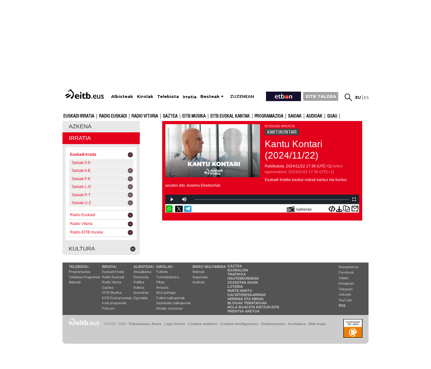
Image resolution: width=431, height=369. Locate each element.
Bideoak (75, 282)
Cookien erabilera (202, 324)
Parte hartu (239, 291)
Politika (138, 282)
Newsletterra (348, 267)
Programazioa (269, 116)
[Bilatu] (348, 97)
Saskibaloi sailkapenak (173, 303)
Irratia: (109, 267)
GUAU (332, 116)
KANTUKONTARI (282, 132)
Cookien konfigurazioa (239, 324)
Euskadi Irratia (78, 116)
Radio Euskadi (113, 116)
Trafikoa (236, 274)
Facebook (346, 272)
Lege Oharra (174, 324)
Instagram (346, 283)
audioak (314, 116)
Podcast (108, 308)
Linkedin (345, 294)
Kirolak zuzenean (169, 308)
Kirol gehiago (166, 292)
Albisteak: (144, 267)
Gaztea (170, 116)
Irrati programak (114, 303)
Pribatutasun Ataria (145, 324)
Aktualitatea (142, 272)
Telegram (346, 289)
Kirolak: (165, 267)
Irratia (80, 138)
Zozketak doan (242, 282)
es (366, 97)
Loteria (235, 286)
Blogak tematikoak (247, 303)
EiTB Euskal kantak (117, 298)
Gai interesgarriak (246, 295)
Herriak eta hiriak (245, 299)
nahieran (304, 209)
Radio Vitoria (145, 116)
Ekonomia (141, 277)
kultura (82, 248)
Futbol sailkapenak (170, 298)
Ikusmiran (141, 292)
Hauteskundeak (243, 278)
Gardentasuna (273, 324)
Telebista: (79, 267)
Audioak (198, 282)
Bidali (354, 209)
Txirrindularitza (167, 277)
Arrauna (162, 287)
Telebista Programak (84, 277)
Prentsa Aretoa (243, 311)
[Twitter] (179, 209)
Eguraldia (140, 298)
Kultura (138, 287)
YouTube (345, 300)
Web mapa (317, 324)
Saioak (295, 116)
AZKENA (80, 126)
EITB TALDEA (321, 96)
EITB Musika (194, 116)
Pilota (160, 282)
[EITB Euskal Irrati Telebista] (85, 94)
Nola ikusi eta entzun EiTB (253, 307)
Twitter (344, 278)
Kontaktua (296, 324)
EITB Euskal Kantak (230, 116)
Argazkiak (200, 277)
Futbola (162, 272)
